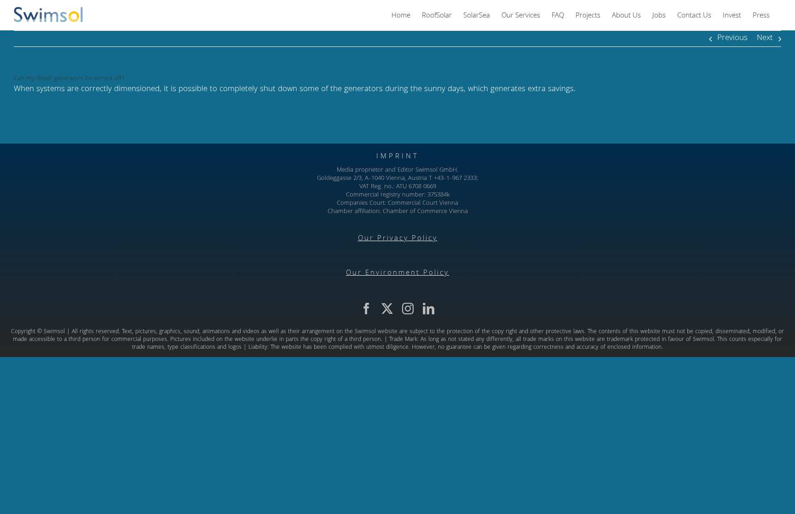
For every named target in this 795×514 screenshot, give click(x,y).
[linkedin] (428, 308)
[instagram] (408, 308)
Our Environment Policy (397, 273)
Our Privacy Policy (398, 239)
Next (765, 38)
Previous (732, 38)
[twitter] (387, 308)
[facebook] (366, 308)
